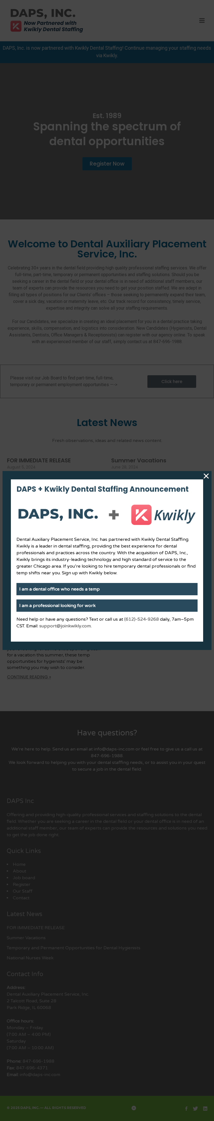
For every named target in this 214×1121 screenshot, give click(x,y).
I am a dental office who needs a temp (59, 589)
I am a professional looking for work (57, 605)
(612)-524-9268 (141, 619)
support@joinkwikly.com (65, 626)
